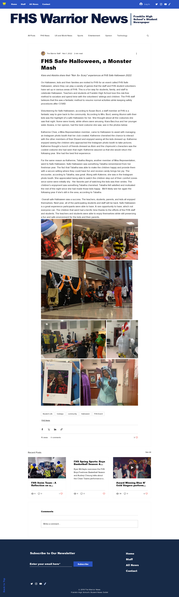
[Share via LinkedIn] (55, 429)
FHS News (45, 35)
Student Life (47, 414)
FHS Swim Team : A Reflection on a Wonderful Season (43, 484)
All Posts (31, 35)
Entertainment (94, 35)
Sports (80, 35)
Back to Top (4, 585)
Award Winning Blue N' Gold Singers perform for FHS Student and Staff (130, 484)
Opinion (108, 35)
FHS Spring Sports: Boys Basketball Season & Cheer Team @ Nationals (89, 462)
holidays (60, 414)
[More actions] (136, 53)
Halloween (85, 414)
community (72, 414)
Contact (131, 570)
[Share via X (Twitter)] (48, 429)
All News (132, 565)
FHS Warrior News (69, 18)
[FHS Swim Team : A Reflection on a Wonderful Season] (47, 467)
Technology (122, 35)
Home (130, 553)
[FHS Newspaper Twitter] (156, 4)
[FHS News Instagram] (161, 4)
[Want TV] (165, 4)
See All (148, 452)
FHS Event (98, 414)
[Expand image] (56, 239)
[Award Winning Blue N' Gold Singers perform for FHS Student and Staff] (132, 467)
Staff (129, 559)
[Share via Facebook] (42, 429)
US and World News (63, 35)
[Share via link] (61, 429)
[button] (148, 35)
